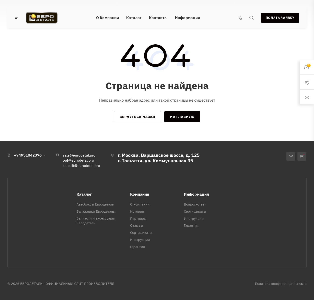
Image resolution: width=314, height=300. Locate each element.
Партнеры (138, 218)
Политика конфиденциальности (281, 283)
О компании (140, 204)
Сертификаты (141, 232)
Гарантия (137, 247)
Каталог (84, 194)
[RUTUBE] (301, 156)
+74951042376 (28, 155)
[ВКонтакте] (290, 156)
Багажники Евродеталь (96, 211)
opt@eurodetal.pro (78, 160)
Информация (196, 194)
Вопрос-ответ (195, 204)
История (137, 211)
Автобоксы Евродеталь (95, 204)
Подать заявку (280, 18)
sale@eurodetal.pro (79, 155)
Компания (139, 194)
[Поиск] (251, 18)
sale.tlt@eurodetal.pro (81, 165)
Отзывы (136, 225)
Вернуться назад (137, 116)
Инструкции (140, 239)
